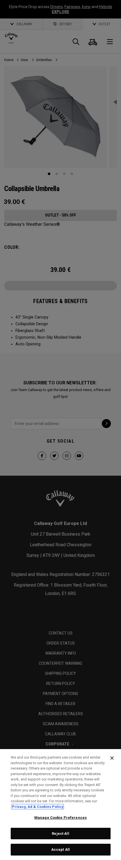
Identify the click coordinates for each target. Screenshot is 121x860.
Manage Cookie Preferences (60, 817)
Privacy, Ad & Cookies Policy (37, 807)
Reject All (60, 833)
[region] (60, 804)
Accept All (60, 849)
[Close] (112, 758)
